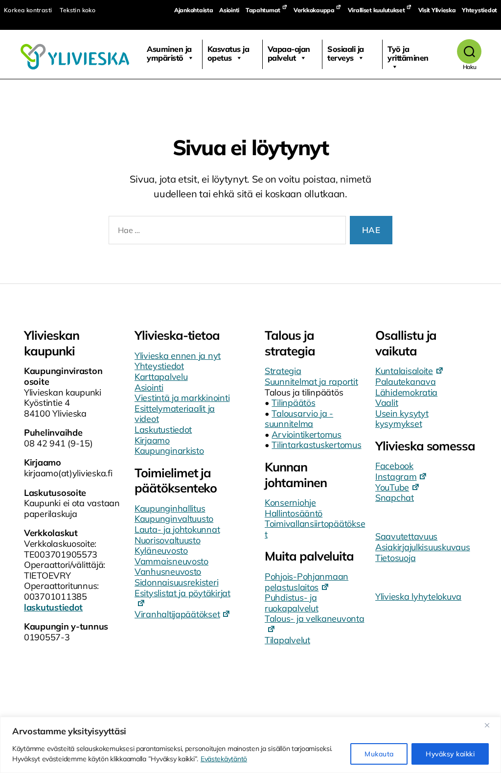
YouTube (392, 487)
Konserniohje (290, 502)
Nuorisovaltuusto (168, 540)
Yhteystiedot (479, 10)
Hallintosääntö (293, 513)
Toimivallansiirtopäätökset (315, 529)
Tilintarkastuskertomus (316, 444)
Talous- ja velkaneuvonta (314, 618)
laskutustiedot (53, 607)
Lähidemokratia (406, 392)
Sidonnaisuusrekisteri (176, 582)
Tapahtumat (263, 10)
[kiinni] (491, 725)
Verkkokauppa (314, 10)
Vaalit (386, 402)
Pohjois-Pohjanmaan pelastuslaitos (306, 582)
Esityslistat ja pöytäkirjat (182, 593)
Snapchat (394, 497)
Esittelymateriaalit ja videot (175, 414)
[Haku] (469, 51)
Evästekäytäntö (224, 758)
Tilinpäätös (293, 402)
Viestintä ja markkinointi (182, 397)
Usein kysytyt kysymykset (402, 419)
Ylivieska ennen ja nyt (178, 355)
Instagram (396, 476)
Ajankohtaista (193, 10)
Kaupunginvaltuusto (174, 518)
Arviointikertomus (306, 434)
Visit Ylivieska (437, 10)
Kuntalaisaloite (404, 370)
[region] (250, 745)
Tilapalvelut (287, 640)
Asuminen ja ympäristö (169, 53)
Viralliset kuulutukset (376, 10)
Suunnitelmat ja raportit (311, 381)
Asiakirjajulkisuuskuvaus (422, 547)
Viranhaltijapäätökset (177, 614)
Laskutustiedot (163, 429)
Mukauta (378, 754)
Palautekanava (405, 381)
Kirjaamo (152, 440)
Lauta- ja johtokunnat (177, 529)
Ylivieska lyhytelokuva (418, 596)
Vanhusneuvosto (168, 571)
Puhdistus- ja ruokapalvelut (292, 603)
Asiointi (229, 10)
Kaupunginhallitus (170, 508)
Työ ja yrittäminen (408, 53)
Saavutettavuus (406, 536)
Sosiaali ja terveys (345, 53)
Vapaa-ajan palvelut (289, 53)
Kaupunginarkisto (169, 450)
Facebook (394, 465)
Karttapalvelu (161, 376)
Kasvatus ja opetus (228, 53)
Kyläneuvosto (161, 550)
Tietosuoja (395, 557)
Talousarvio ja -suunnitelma (299, 419)
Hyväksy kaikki (450, 754)
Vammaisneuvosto (171, 561)
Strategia (283, 370)
